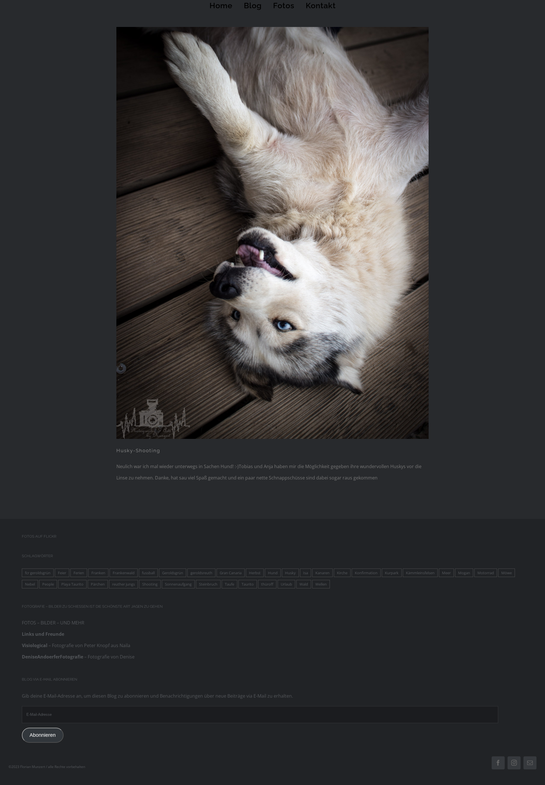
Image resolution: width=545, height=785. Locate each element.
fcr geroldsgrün (38, 572)
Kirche (342, 572)
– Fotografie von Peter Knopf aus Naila (76, 645)
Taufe (229, 584)
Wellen (321, 584)
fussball (148, 572)
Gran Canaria (231, 572)
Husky (290, 572)
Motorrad (485, 572)
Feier (62, 572)
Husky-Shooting (138, 450)
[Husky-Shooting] (272, 233)
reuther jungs (123, 584)
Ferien (79, 572)
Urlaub (286, 584)
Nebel (30, 584)
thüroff (267, 584)
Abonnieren (43, 735)
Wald (303, 584)
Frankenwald (124, 572)
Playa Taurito (72, 584)
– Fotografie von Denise (78, 657)
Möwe (506, 572)
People (48, 584)
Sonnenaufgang (178, 584)
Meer (446, 572)
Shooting (150, 584)
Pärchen (98, 584)
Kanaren (322, 572)
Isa (305, 572)
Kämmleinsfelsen (420, 572)
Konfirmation (366, 572)
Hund (273, 572)
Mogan (464, 572)
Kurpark (392, 572)
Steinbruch (208, 584)
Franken (98, 572)
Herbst (255, 572)
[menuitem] (223, 5)
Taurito (248, 584)
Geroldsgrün (172, 572)
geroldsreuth (201, 572)
